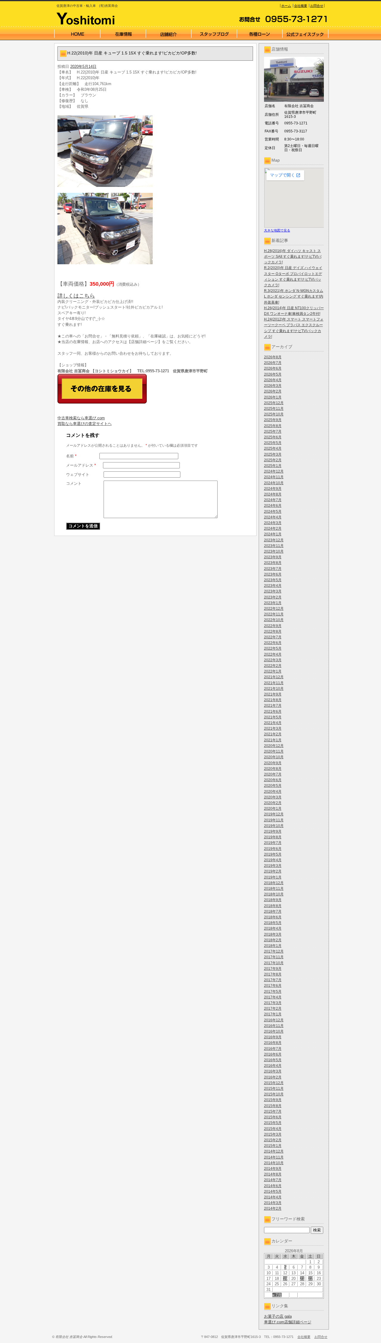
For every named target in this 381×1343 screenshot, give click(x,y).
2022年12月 (274, 608)
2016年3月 (273, 1071)
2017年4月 (273, 997)
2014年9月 (273, 1169)
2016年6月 (273, 1054)
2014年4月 (273, 1197)
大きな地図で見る (277, 230)
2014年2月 (273, 1208)
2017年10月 (274, 963)
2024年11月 (274, 477)
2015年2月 (273, 1140)
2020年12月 (274, 746)
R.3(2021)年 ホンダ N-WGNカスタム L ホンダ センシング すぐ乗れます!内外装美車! (293, 296)
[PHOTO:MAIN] (155, 151)
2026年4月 (273, 380)
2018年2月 (273, 940)
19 (285, 1278)
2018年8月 (273, 906)
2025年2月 (273, 460)
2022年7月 (273, 637)
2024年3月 (273, 523)
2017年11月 (274, 957)
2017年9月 (273, 969)
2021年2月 (273, 734)
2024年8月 (273, 494)
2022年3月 (273, 660)
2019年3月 (273, 866)
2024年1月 (273, 534)
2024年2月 (273, 528)
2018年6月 (273, 917)
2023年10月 (274, 551)
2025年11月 (274, 409)
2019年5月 (273, 854)
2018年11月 (274, 889)
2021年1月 (273, 740)
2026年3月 (273, 386)
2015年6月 (273, 1117)
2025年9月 (273, 420)
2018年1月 (273, 946)
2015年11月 (274, 1088)
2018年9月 (273, 900)
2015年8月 (273, 1106)
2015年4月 (273, 1129)
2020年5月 (273, 786)
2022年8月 (273, 631)
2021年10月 (274, 689)
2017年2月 (273, 1008)
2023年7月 (273, 569)
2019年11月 (274, 820)
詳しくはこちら (76, 296)
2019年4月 (273, 860)
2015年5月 (273, 1123)
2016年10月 (274, 1031)
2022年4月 (273, 654)
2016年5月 (273, 1060)
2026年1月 (273, 397)
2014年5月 (273, 1191)
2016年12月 (274, 1020)
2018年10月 (274, 894)
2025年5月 (273, 443)
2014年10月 (274, 1163)
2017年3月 (273, 1003)
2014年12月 (274, 1151)
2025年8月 (273, 426)
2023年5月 (273, 580)
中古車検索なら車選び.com (81, 418)
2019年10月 (274, 826)
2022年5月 (273, 648)
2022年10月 (274, 620)
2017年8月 (273, 974)
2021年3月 (273, 728)
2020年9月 (273, 763)
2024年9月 (273, 489)
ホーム (286, 5)
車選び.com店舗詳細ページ (287, 1322)
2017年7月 (273, 980)
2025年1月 (273, 466)
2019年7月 (273, 843)
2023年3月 (273, 591)
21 (302, 1278)
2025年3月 (273, 454)
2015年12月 (274, 1083)
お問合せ (316, 5)
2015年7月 (273, 1111)
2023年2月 (273, 597)
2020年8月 (273, 769)
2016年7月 (273, 1049)
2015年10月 (274, 1094)
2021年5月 (273, 717)
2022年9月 (273, 626)
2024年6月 (273, 506)
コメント (74, 483)
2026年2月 (273, 391)
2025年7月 (273, 431)
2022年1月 (273, 671)
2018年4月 (273, 928)
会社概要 (300, 5)
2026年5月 (273, 374)
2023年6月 (273, 574)
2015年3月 (273, 1134)
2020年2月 (273, 803)
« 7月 (277, 1295)
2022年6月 (273, 643)
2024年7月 (273, 500)
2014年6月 (273, 1186)
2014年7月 (273, 1180)
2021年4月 (273, 723)
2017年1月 (273, 1014)
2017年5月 (273, 991)
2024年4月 (273, 517)
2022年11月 (274, 614)
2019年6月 (273, 849)
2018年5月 (273, 923)
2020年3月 (273, 797)
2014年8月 (273, 1174)
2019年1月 (273, 877)
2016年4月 (273, 1066)
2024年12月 (274, 471)
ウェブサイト (77, 474)
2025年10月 (274, 414)
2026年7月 (273, 363)
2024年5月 (273, 511)
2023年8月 (273, 563)
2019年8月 (273, 837)
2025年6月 (273, 437)
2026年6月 (273, 368)
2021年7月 (273, 705)
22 (310, 1278)
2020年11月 (274, 751)
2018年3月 (273, 934)
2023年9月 (273, 557)
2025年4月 (273, 448)
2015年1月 (273, 1146)
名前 (71, 456)
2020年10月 (274, 757)
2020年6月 (273, 780)
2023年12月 (274, 540)
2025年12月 (274, 403)
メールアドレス (81, 465)
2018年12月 (274, 883)
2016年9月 (273, 1037)
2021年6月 (273, 711)
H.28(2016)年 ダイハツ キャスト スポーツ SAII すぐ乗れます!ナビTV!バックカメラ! (292, 256)
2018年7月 (273, 911)
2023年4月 (273, 586)
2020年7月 (273, 774)
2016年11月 (274, 1026)
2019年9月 (273, 831)
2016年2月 (273, 1077)
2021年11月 (274, 683)
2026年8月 (273, 357)
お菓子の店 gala (278, 1316)
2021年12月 (274, 677)
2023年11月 (274, 546)
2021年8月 (273, 700)
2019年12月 (274, 814)
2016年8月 (273, 1043)
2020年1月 (273, 808)
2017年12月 (274, 951)
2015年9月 (273, 1100)
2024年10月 (274, 483)
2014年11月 (274, 1157)
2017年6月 (273, 986)
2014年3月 (273, 1203)
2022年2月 (273, 666)
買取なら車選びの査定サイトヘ (84, 423)
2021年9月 (273, 694)
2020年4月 (273, 791)
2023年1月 (273, 603)
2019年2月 (273, 871)
